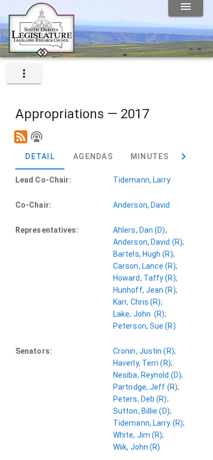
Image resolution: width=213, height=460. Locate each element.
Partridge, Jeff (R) (145, 387)
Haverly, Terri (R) (142, 363)
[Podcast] (36, 136)
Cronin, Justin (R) (143, 351)
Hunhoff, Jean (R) (144, 290)
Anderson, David (141, 205)
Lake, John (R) (139, 314)
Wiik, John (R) (136, 447)
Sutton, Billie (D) (141, 411)
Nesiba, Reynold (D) (147, 375)
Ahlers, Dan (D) (139, 230)
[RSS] (20, 136)
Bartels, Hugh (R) (143, 254)
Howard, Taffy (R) (144, 278)
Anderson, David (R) (147, 242)
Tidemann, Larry (142, 179)
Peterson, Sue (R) (144, 326)
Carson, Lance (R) (144, 266)
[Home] (41, 52)
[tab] (39, 156)
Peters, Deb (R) (140, 399)
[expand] (24, 73)
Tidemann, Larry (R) (148, 423)
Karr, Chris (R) (137, 302)
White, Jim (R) (137, 435)
